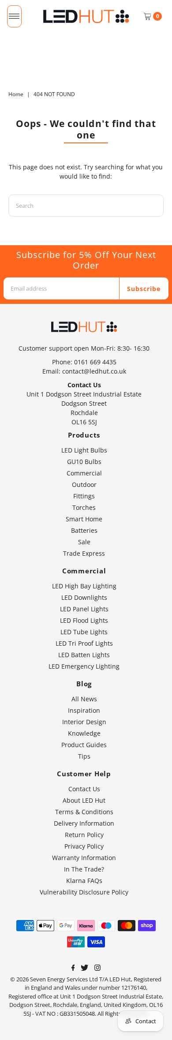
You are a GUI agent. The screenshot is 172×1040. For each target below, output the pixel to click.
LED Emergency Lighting (84, 666)
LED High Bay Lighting (84, 586)
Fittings (84, 496)
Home (15, 94)
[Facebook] (73, 968)
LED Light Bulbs (84, 450)
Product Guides (84, 745)
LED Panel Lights (84, 609)
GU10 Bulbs (84, 461)
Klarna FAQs (84, 880)
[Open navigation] (14, 16)
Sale (84, 542)
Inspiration (84, 710)
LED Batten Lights (84, 655)
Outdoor (84, 484)
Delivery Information (84, 823)
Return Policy (84, 835)
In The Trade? (84, 869)
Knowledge (84, 733)
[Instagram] (97, 968)
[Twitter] (84, 968)
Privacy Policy (84, 846)
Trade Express (84, 553)
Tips (84, 756)
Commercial (84, 473)
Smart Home (84, 519)
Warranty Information (84, 857)
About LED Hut (84, 800)
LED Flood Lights (84, 620)
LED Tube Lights (84, 632)
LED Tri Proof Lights (84, 643)
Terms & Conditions (84, 812)
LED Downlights (84, 597)
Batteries (84, 530)
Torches (84, 507)
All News (84, 699)
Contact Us (84, 789)
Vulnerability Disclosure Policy (84, 892)
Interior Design (84, 722)
